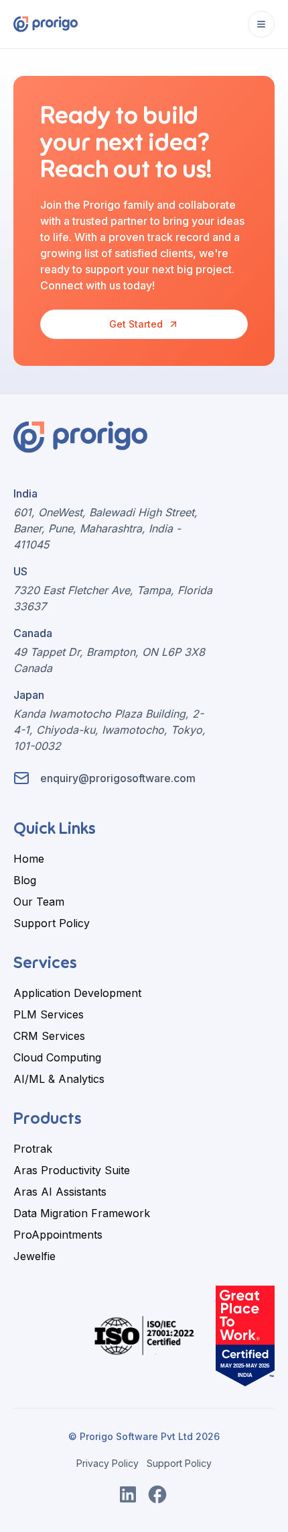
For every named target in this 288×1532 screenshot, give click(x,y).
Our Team (38, 901)
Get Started (136, 324)
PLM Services (48, 1014)
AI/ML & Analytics (58, 1079)
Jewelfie (34, 1256)
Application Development (77, 993)
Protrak (32, 1148)
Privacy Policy (107, 1463)
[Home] (45, 24)
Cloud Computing (57, 1057)
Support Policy (51, 923)
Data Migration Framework (81, 1213)
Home (28, 858)
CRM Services (49, 1036)
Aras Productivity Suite (71, 1170)
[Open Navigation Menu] (261, 24)
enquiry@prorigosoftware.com (118, 778)
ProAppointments (57, 1234)
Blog (24, 880)
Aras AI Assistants (59, 1191)
